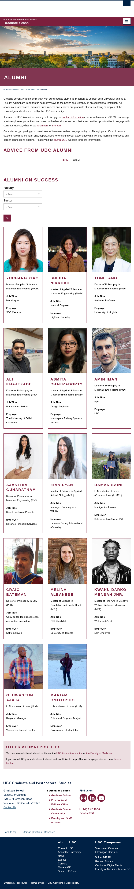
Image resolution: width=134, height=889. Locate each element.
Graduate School (10, 89)
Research (49, 831)
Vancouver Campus (106, 848)
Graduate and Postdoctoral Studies (67, 784)
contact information (73, 117)
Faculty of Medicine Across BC (113, 869)
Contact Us (9, 807)
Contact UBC (65, 848)
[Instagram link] (83, 798)
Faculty (8, 187)
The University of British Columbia (57, 7)
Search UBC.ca (67, 871)
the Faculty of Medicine (99, 753)
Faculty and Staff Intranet (61, 820)
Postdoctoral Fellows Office (59, 802)
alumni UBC (61, 139)
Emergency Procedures (15, 883)
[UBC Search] (127, 4)
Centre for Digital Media (108, 865)
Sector (8, 200)
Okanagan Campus (106, 852)
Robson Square (104, 861)
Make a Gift (64, 867)
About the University (69, 852)
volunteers (43, 125)
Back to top (10, 831)
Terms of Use (37, 883)
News (61, 855)
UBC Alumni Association (69, 753)
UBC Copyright (55, 883)
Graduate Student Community (61, 811)
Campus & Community (29, 89)
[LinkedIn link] (92, 798)
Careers (62, 863)
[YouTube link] (101, 798)
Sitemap (26, 831)
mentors (57, 125)
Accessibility (72, 883)
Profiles (37, 831)
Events (62, 859)
